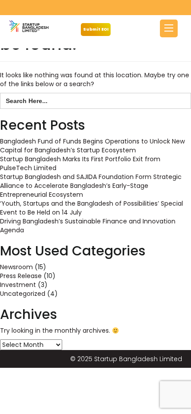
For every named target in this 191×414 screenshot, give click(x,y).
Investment (18, 284)
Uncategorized (22, 293)
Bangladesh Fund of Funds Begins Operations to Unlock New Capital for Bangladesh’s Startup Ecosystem (92, 146)
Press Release (21, 275)
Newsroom (16, 267)
